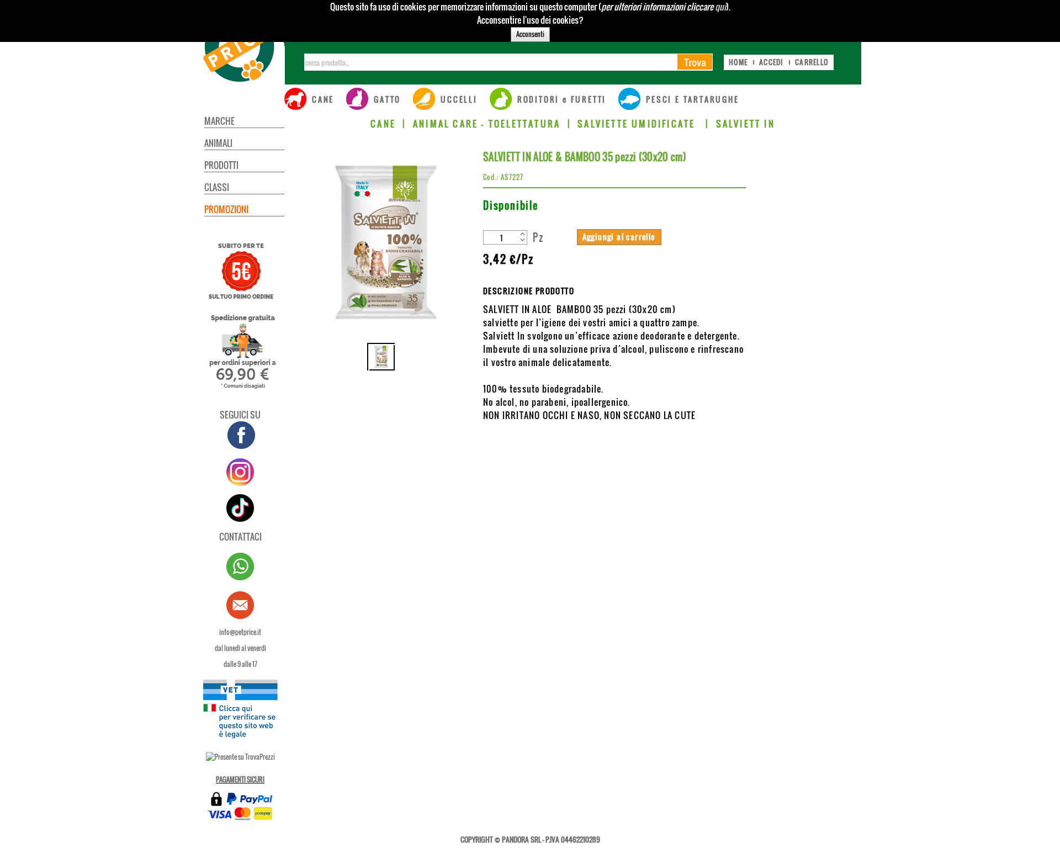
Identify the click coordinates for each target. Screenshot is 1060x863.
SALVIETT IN (745, 123)
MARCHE (219, 121)
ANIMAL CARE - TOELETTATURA (486, 123)
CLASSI (216, 187)
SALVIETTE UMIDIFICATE (637, 123)
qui (720, 6)
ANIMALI (218, 143)
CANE (383, 123)
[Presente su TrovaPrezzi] (240, 756)
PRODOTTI (221, 165)
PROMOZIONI (226, 209)
